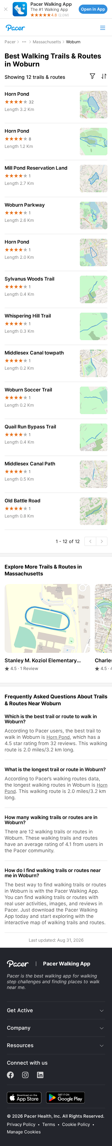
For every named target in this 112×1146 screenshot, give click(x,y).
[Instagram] (25, 1077)
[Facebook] (10, 1077)
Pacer (10, 41)
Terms (48, 1124)
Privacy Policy (21, 1124)
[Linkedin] (40, 1077)
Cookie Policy (76, 1124)
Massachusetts (47, 41)
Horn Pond (58, 737)
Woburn (73, 41)
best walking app (52, 976)
